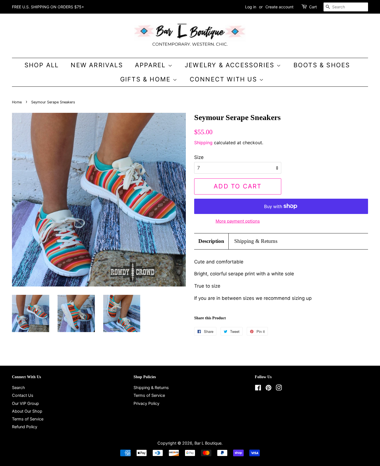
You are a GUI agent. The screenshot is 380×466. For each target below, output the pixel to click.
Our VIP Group (25, 403)
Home (17, 102)
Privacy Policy (146, 403)
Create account (279, 6)
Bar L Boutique (207, 443)
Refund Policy (24, 426)
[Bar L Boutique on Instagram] (279, 388)
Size (199, 157)
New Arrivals (97, 65)
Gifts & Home (146, 79)
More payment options (238, 221)
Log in (250, 6)
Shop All (41, 65)
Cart (313, 6)
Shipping (203, 142)
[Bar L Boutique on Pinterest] (268, 388)
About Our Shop (27, 411)
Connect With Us (224, 79)
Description (211, 241)
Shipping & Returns (255, 241)
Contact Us (22, 395)
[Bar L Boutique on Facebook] (258, 388)
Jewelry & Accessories (231, 65)
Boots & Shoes (321, 65)
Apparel (151, 65)
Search (18, 387)
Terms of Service (27, 419)
